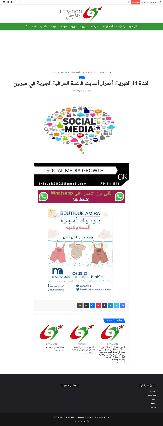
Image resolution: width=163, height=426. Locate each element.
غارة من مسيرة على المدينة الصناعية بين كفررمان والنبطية (83, 349)
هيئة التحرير (151, 395)
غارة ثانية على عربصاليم (55, 347)
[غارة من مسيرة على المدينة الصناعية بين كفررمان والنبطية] (81, 335)
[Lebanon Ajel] (81, 13)
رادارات (121, 26)
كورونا (73, 26)
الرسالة (153, 403)
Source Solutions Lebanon (63, 417)
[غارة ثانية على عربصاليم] (51, 335)
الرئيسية (133, 26)
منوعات (63, 26)
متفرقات (95, 26)
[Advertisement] (81, 50)
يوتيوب (83, 26)
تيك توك (43, 26)
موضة (53, 26)
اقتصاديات (108, 26)
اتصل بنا (153, 391)
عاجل (100, 72)
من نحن (153, 407)
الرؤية (154, 399)
